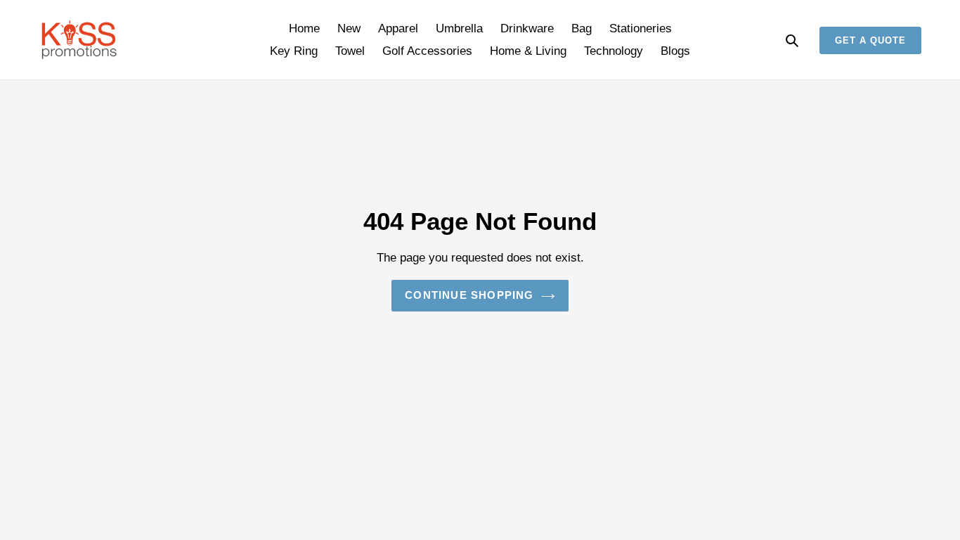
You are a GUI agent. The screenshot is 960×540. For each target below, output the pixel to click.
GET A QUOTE (870, 40)
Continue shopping (469, 295)
